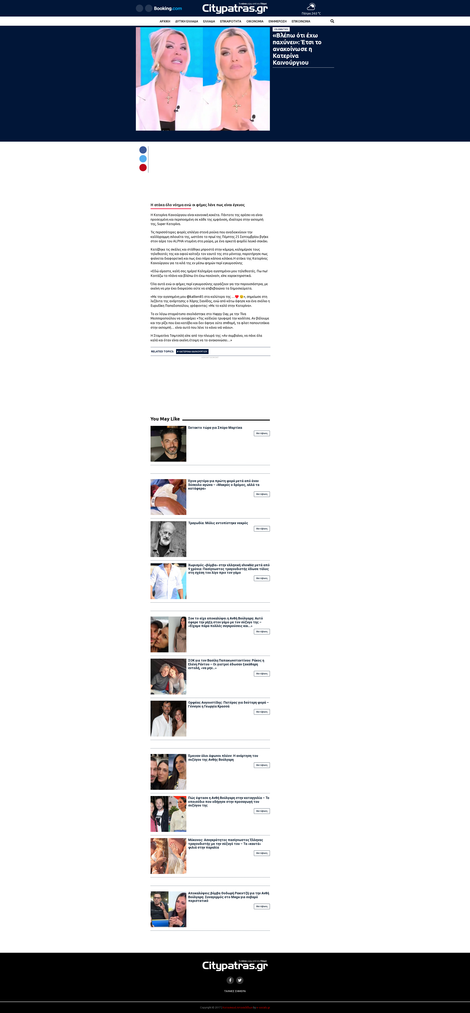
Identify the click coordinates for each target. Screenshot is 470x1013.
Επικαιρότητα (230, 21)
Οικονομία (254, 21)
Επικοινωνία (301, 21)
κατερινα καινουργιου (193, 351)
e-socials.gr (263, 1007)
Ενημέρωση (278, 21)
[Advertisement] (210, 385)
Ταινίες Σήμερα (235, 991)
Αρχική (165, 21)
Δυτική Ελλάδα (186, 21)
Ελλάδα (209, 21)
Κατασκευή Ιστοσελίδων (238, 1007)
